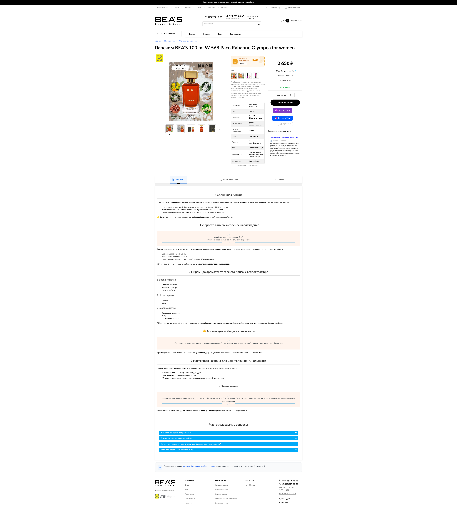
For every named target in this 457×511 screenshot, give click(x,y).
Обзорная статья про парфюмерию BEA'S (284, 137)
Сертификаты (235, 34)
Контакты (224, 7)
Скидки (176, 7)
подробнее (249, 2)
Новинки (206, 34)
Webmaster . (276, 140)
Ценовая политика (221, 503)
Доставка (188, 7)
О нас (187, 485)
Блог (220, 34)
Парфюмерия (169, 41)
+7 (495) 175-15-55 (213, 17)
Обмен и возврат (221, 494)
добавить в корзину (285, 102)
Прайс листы (211, 7)
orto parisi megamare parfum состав (198, 466)
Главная (192, 34)
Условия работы (162, 7)
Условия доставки (221, 489)
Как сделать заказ (221, 485)
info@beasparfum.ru (232, 19)
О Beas (199, 7)
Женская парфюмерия (188, 41)
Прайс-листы (189, 494)
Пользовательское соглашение (226, 498)
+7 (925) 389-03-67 (235, 16)
